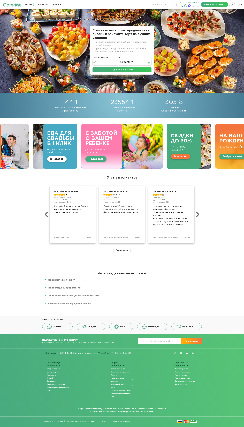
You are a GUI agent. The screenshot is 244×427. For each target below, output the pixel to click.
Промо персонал (181, 369)
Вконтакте (188, 326)
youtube (192, 353)
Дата (121, 57)
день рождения (53, 372)
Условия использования (99, 412)
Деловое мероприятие (56, 384)
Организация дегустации (121, 390)
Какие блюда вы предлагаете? (64, 288)
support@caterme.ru (87, 353)
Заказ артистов (181, 384)
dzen (181, 353)
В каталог (113, 156)
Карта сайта (149, 412)
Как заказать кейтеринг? (61, 280)
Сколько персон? (100, 57)
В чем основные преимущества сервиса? (70, 304)
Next (241, 146)
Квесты (114, 375)
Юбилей (50, 378)
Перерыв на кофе (118, 369)
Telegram (92, 326)
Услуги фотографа (182, 378)
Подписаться (192, 341)
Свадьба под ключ (54, 369)
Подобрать (28, 159)
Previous (2, 146)
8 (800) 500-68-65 (189, 3)
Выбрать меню (165, 156)
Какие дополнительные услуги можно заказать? (74, 296)
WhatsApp (58, 326)
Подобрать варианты (122, 70)
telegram (175, 353)
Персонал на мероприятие (182, 364)
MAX (122, 326)
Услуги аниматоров (182, 372)
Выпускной (51, 381)
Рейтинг (127, 409)
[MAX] (189, 6)
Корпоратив (52, 375)
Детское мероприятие (120, 372)
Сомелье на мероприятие (185, 381)
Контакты (162, 409)
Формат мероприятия (118, 364)
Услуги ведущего (181, 375)
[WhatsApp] (186, 6)
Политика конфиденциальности (122, 412)
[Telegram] (182, 6)
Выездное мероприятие (120, 393)
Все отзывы (122, 250)
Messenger (153, 326)
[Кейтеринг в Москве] (12, 4)
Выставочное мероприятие (58, 387)
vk (187, 353)
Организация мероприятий (54, 364)
